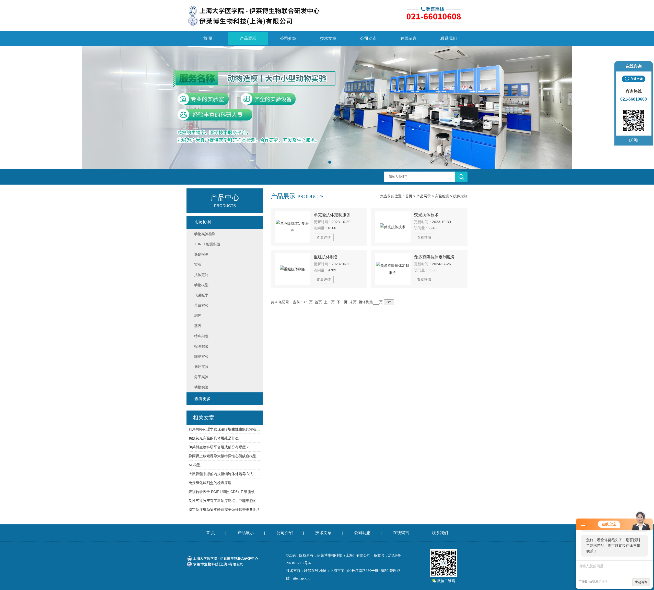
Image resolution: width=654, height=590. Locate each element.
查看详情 (324, 237)
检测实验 (201, 346)
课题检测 (201, 254)
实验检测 (442, 196)
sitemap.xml (301, 578)
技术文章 (328, 38)
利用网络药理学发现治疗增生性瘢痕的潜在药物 (225, 429)
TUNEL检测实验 (207, 244)
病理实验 (201, 367)
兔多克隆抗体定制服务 (434, 257)
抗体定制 (460, 196)
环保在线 (311, 571)
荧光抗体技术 (426, 215)
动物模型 (201, 285)
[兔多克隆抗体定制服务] (393, 269)
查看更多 (202, 398)
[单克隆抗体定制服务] (292, 227)
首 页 (208, 38)
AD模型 (195, 465)
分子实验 (201, 377)
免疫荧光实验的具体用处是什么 (214, 438)
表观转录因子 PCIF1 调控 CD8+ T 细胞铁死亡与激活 (225, 492)
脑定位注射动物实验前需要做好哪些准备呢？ (224, 510)
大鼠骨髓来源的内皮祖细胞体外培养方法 (221, 474)
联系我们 (448, 38)
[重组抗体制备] (292, 269)
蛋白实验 (201, 305)
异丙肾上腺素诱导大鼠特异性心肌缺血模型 (222, 456)
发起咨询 (641, 582)
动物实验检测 (205, 234)
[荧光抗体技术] (393, 227)
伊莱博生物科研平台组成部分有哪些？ (219, 447)
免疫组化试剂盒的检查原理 (210, 483)
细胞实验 (201, 356)
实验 (197, 264)
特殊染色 (201, 336)
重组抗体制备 (326, 257)
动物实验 (201, 387)
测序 (197, 316)
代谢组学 (201, 295)
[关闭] (633, 140)
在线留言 (408, 38)
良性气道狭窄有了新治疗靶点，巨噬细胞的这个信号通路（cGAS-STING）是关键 (225, 501)
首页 (408, 196)
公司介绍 (288, 38)
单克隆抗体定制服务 (332, 215)
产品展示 (248, 38)
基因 (197, 326)
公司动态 (368, 38)
